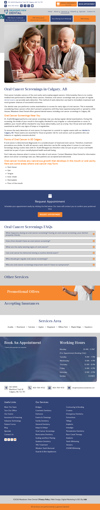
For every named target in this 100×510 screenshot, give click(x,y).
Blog (6, 428)
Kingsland (51, 327)
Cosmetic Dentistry (43, 410)
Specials (82, 11)
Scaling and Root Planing (45, 438)
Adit (85, 499)
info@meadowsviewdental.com (83, 388)
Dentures (39, 414)
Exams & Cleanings (43, 417)
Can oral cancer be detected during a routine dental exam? (32, 253)
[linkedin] (21, 5)
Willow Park (63, 327)
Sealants (69, 438)
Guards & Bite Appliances (46, 452)
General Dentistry (43, 424)
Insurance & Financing (13, 417)
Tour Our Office (10, 410)
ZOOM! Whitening (73, 448)
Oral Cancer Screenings (45, 431)
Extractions (70, 417)
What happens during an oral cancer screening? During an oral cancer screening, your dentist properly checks (47, 234)
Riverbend (21, 327)
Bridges (39, 407)
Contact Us (91, 11)
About (56, 11)
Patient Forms (10, 424)
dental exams (9, 100)
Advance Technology (12, 421)
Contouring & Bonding (75, 407)
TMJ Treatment (42, 445)
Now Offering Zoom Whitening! (61, 19)
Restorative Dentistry (44, 434)
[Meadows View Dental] (15, 12)
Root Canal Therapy (74, 434)
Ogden (41, 327)
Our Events (8, 414)
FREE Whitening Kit (38, 18)
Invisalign (69, 428)
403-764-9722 (39, 388)
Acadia (10, 327)
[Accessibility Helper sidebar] (2, 16)
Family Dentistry (42, 421)
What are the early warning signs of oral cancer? (27, 247)
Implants (69, 424)
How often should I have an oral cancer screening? (28, 241)
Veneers (69, 445)
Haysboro (88, 327)
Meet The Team (10, 407)
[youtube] (32, 5)
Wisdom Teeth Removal (45, 448)
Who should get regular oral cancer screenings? (27, 259)
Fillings (68, 421)
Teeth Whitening (72, 441)
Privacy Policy (44, 499)
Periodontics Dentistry (75, 431)
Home (50, 11)
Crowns (69, 410)
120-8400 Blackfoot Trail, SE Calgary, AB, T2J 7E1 (17, 389)
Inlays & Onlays (42, 428)
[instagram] (28, 5)
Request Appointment (50, 214)
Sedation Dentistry (43, 441)
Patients (73, 11)
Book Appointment (87, 4)
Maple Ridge (76, 327)
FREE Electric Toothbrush (15, 18)
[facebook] (25, 5)
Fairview (31, 327)
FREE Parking (85, 19)
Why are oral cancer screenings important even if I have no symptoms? (37, 265)
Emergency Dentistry (74, 414)
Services (64, 11)
